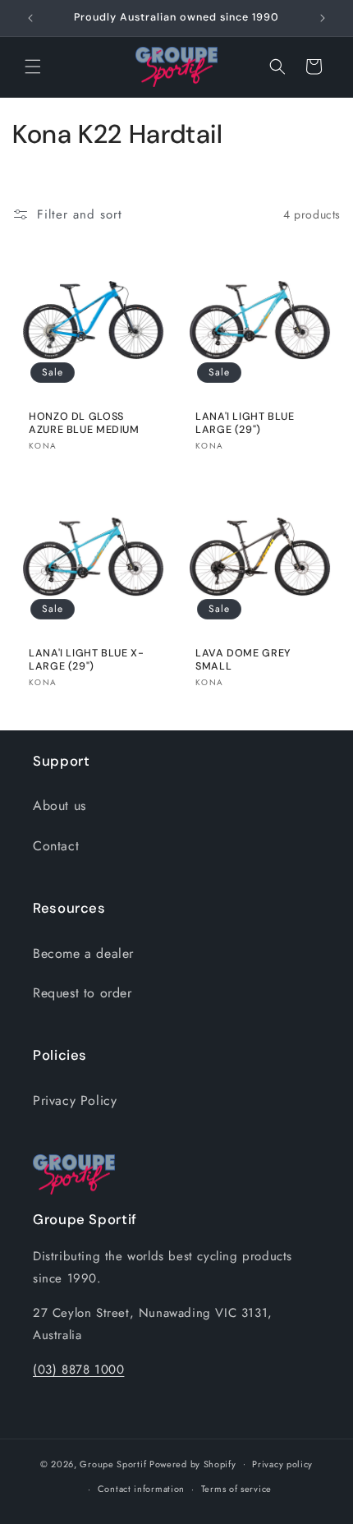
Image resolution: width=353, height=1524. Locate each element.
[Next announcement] (323, 18)
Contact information (141, 1488)
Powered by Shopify (192, 1463)
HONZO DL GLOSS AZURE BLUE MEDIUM (84, 423)
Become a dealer (83, 953)
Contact (56, 845)
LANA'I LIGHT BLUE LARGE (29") (245, 423)
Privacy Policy (75, 1100)
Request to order (82, 992)
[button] (33, 66)
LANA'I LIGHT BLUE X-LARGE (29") (86, 660)
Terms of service (236, 1488)
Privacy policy (282, 1464)
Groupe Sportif (113, 1463)
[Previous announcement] (30, 18)
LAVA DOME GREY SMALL (243, 660)
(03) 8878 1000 (78, 1370)
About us (59, 805)
